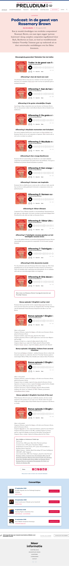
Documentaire (29, 457)
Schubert (37, 345)
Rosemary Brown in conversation (24, 461)
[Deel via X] (46, 469)
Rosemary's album (25, 455)
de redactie (29, 28)
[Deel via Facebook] (41, 469)
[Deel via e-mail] (36, 469)
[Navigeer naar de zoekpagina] (66, 9)
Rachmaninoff (41, 239)
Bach (34, 341)
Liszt (15, 106)
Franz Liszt (31, 81)
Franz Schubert (46, 132)
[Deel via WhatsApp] (33, 469)
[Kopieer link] (38, 469)
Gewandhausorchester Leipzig (21, 391)
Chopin (33, 332)
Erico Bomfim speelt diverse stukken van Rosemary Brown (35, 459)
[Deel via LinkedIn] (43, 469)
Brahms (24, 353)
